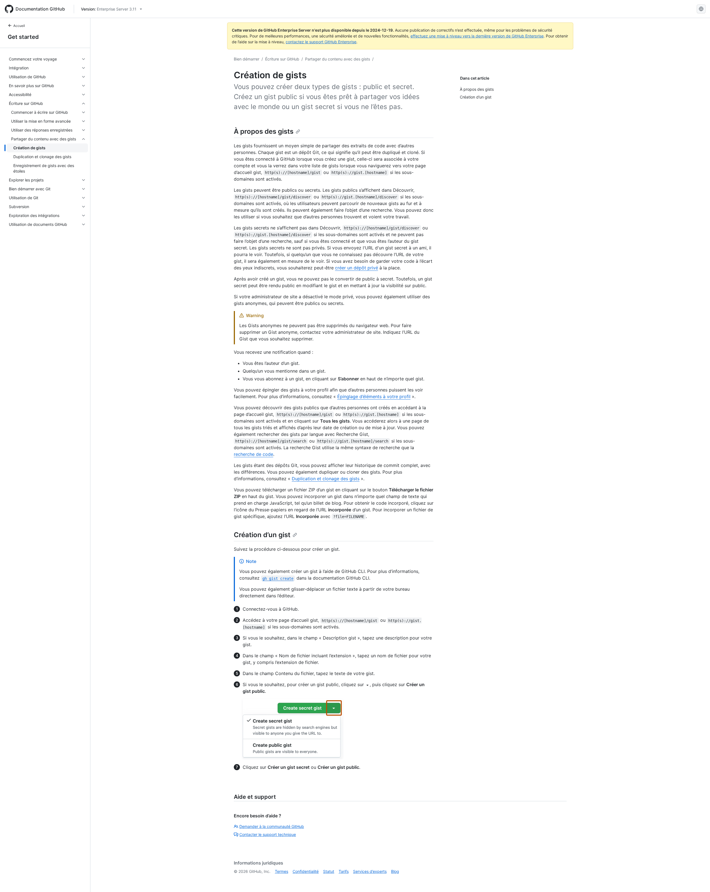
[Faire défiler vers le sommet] (697, 879)
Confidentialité (306, 871)
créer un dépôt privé (356, 268)
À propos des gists (263, 131)
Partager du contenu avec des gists (337, 59)
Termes (281, 871)
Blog (395, 871)
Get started (23, 37)
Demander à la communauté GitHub (271, 826)
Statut (328, 871)
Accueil (19, 26)
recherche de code (253, 454)
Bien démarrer (246, 59)
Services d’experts (370, 871)
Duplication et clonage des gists (325, 478)
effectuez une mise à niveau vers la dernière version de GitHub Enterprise (477, 36)
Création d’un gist (262, 535)
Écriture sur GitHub (282, 59)
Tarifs (344, 871)
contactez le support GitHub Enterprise (321, 41)
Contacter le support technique (267, 834)
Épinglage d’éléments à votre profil (373, 396)
